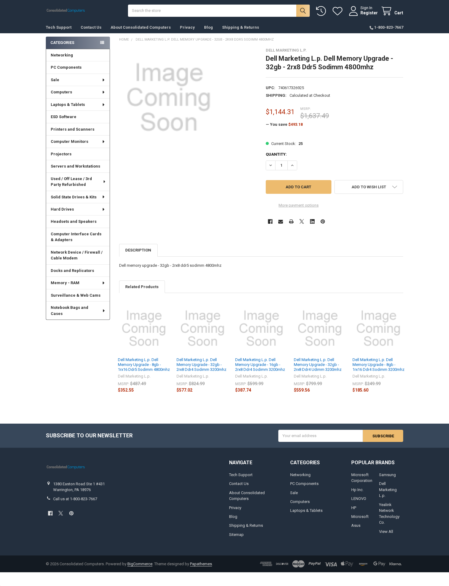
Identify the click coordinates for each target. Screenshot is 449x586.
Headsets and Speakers (74, 221)
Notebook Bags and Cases (69, 310)
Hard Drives (62, 209)
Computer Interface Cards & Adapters (76, 237)
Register (369, 12)
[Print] (291, 221)
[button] (368, 187)
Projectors (61, 154)
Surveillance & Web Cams (75, 295)
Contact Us (91, 27)
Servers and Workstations (75, 166)
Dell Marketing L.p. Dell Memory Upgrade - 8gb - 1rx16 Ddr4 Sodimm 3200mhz (378, 364)
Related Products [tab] (142, 286)
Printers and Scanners (72, 129)
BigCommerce (139, 564)
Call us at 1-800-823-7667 (75, 499)
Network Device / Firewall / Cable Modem (77, 255)
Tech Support (58, 27)
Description (138, 250)
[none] (168, 97)
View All (386, 531)
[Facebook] (270, 221)
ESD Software (63, 116)
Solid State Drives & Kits (74, 197)
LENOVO (358, 498)
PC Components (66, 67)
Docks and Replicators (72, 270)
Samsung (387, 474)
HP (353, 507)
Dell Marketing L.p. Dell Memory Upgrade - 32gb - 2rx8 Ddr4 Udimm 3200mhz (317, 364)
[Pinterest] (322, 221)
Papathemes (201, 564)
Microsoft (360, 516)
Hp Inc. (357, 489)
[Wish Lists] (338, 11)
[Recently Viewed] (322, 11)
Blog (208, 27)
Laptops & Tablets (68, 104)
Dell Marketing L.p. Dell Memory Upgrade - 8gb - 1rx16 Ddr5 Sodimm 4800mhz (144, 364)
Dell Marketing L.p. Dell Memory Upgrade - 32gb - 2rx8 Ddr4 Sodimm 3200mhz (201, 364)
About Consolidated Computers (141, 27)
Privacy (187, 27)
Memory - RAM (65, 282)
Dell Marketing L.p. (388, 489)
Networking (62, 55)
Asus (355, 525)
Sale (55, 80)
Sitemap (236, 534)
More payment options (299, 205)
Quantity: (276, 154)
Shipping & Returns (240, 27)
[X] (301, 221)
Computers (61, 92)
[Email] (280, 221)
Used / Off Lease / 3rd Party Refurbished (71, 181)
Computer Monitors (69, 141)
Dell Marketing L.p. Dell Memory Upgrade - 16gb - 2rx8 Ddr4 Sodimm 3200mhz (260, 364)
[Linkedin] (312, 221)
